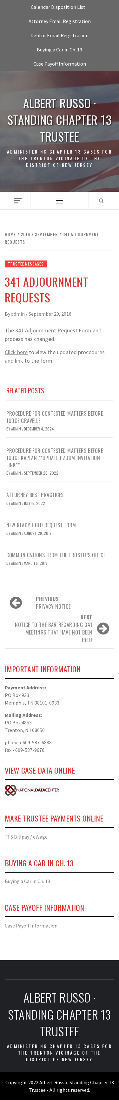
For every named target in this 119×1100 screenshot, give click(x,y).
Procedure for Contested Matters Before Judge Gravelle (54, 417)
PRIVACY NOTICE (53, 602)
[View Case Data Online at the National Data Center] (32, 790)
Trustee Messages (26, 263)
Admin (16, 473)
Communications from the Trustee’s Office (55, 555)
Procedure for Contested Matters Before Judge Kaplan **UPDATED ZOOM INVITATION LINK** (54, 458)
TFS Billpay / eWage (26, 837)
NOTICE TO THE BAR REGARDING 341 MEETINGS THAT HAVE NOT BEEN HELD (53, 628)
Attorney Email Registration (60, 21)
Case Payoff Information (59, 64)
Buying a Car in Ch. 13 (59, 49)
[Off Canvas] (17, 200)
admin (18, 314)
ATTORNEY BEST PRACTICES (35, 495)
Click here (16, 352)
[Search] (101, 200)
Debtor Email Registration (59, 35)
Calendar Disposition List (58, 7)
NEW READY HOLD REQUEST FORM (41, 525)
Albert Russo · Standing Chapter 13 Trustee (59, 120)
